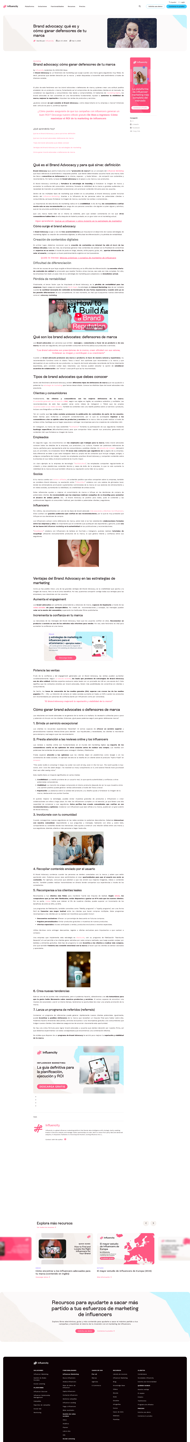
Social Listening (39, 1384)
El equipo (141, 1393)
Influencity (49, 41)
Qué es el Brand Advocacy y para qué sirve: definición (54, 133)
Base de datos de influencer (69, 1386)
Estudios (116, 1400)
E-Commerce (96, 1385)
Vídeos (115, 1389)
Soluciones (42, 6)
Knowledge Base (119, 1385)
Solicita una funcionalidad (147, 1381)
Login (183, 2)
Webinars (116, 1415)
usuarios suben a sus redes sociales (47, 407)
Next (153, 1223)
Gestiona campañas (70, 1399)
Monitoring (37, 1412)
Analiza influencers (69, 1381)
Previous (146, 1223)
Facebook (136, 128)
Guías (115, 1397)
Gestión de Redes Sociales (40, 1379)
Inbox (65, 1420)
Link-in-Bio (67, 1431)
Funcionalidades (57, 6)
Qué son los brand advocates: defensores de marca (53, 138)
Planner (65, 1427)
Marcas (94, 1378)
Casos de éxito (118, 1412)
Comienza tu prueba (176, 6)
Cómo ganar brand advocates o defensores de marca (54, 152)
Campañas (37, 1401)
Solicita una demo (155, 6)
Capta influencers (69, 1391)
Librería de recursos (120, 1374)
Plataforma (29, 6)
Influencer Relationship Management (42, 1396)
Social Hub (37, 1409)
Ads (64, 1435)
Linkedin (135, 124)
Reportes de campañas (42, 1405)
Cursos (115, 1408)
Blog (114, 1381)
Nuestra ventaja (143, 1389)
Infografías (117, 1404)
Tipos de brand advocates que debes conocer (51, 143)
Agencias (95, 1381)
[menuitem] (29, 6)
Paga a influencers (69, 1406)
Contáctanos (142, 1374)
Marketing (37, 61)
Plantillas (116, 1419)
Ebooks (115, 1393)
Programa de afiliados (146, 1404)
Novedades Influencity (146, 1378)
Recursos (71, 6)
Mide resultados (68, 1410)
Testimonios (142, 1401)
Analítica (66, 1423)
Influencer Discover (40, 1391)
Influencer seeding (69, 1402)
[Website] (65, 1139)
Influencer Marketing (41, 1374)
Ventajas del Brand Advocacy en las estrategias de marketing (57, 147)
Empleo (140, 1397)
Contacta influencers (70, 1395)
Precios (82, 6)
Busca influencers (69, 1378)
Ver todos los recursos (45, 1227)
